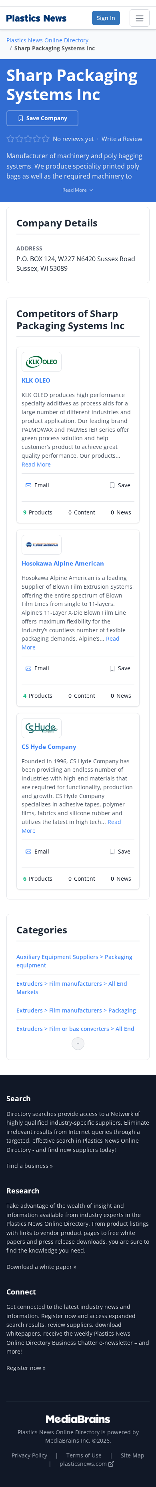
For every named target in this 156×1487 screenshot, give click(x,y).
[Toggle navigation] (140, 18)
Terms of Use (84, 1455)
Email (41, 485)
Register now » (26, 1368)
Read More (36, 464)
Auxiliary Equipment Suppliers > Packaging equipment (74, 961)
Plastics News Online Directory (47, 40)
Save (124, 485)
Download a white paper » (41, 1267)
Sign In (106, 18)
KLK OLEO (36, 380)
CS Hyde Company (49, 746)
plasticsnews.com (84, 1463)
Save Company (46, 118)
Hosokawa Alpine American (63, 563)
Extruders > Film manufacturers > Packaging (76, 1010)
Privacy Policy (29, 1455)
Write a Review (122, 139)
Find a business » (29, 1165)
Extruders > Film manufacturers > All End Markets (71, 988)
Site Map (132, 1455)
